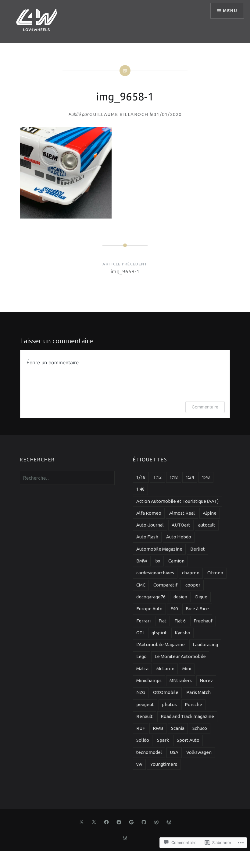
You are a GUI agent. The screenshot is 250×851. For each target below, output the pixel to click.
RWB (158, 728)
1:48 (140, 489)
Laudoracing (205, 644)
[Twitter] (81, 821)
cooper (192, 584)
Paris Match (198, 692)
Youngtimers (163, 764)
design (180, 596)
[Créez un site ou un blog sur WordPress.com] (125, 838)
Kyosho (182, 632)
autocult (206, 524)
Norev (206, 680)
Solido (142, 740)
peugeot (145, 704)
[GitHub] (144, 821)
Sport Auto (188, 740)
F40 (174, 608)
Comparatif (165, 584)
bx (157, 560)
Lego (141, 656)
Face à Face (197, 608)
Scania (177, 728)
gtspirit (159, 632)
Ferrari (143, 620)
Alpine (209, 513)
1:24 (190, 477)
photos (169, 704)
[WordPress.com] (156, 821)
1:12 (157, 477)
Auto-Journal (150, 524)
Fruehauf (203, 620)
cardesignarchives (155, 572)
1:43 (206, 477)
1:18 (174, 477)
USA (174, 752)
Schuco (199, 728)
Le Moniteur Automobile (180, 656)
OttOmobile (165, 692)
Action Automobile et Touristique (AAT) (177, 501)
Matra (142, 668)
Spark (163, 740)
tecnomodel (149, 752)
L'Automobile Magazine (160, 644)
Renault (144, 716)
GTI (140, 632)
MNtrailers (181, 680)
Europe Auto (149, 608)
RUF (140, 728)
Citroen (215, 572)
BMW (141, 560)
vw (139, 764)
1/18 (140, 477)
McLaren (165, 668)
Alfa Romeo (148, 513)
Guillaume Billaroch (118, 114)
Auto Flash (147, 536)
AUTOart (181, 524)
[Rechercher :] (67, 478)
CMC (140, 584)
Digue (201, 596)
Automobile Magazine (159, 549)
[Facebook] (106, 821)
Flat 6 (180, 620)
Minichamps (149, 680)
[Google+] (131, 821)
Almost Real (182, 513)
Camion (176, 560)
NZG (140, 692)
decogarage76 (151, 596)
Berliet (197, 549)
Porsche (193, 704)
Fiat (162, 620)
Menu (230, 10)
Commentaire (205, 406)
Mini (186, 668)
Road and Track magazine (187, 716)
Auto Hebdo (178, 536)
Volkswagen (199, 752)
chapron (190, 572)
